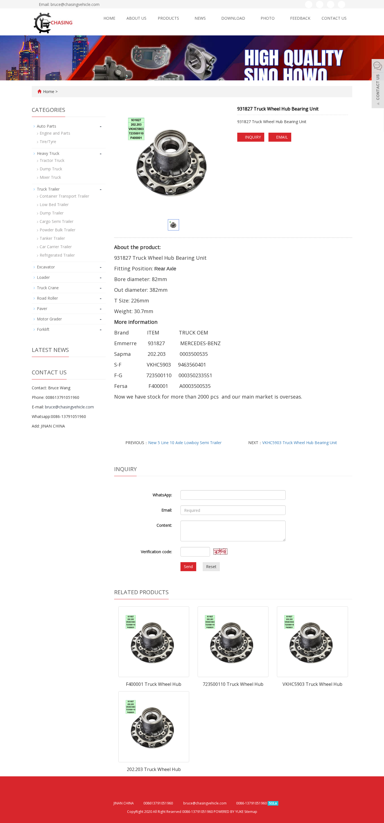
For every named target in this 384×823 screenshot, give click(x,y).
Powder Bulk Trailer (57, 229)
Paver (42, 308)
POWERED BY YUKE (229, 811)
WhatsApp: (162, 495)
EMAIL (281, 137)
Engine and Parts (55, 133)
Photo (268, 18)
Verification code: (156, 551)
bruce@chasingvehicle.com (69, 407)
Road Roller (47, 298)
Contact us (334, 18)
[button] (181, 18)
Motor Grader (49, 319)
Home (109, 18)
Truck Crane (48, 287)
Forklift (43, 329)
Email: (166, 510)
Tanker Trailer (52, 238)
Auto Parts (46, 126)
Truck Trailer (48, 189)
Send (188, 566)
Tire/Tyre (48, 141)
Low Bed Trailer (54, 204)
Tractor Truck (52, 160)
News (201, 18)
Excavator (46, 267)
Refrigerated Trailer (57, 255)
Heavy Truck (48, 153)
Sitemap (250, 811)
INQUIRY (252, 137)
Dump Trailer (52, 213)
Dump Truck (51, 168)
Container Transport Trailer (64, 196)
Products (169, 18)
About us (136, 18)
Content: (164, 525)
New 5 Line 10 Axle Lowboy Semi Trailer (185, 442)
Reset (211, 566)
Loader (43, 277)
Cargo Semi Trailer (56, 221)
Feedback (300, 18)
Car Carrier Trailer (56, 246)
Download (233, 18)
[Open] (378, 84)
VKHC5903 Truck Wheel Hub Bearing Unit (299, 442)
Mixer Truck (50, 177)
